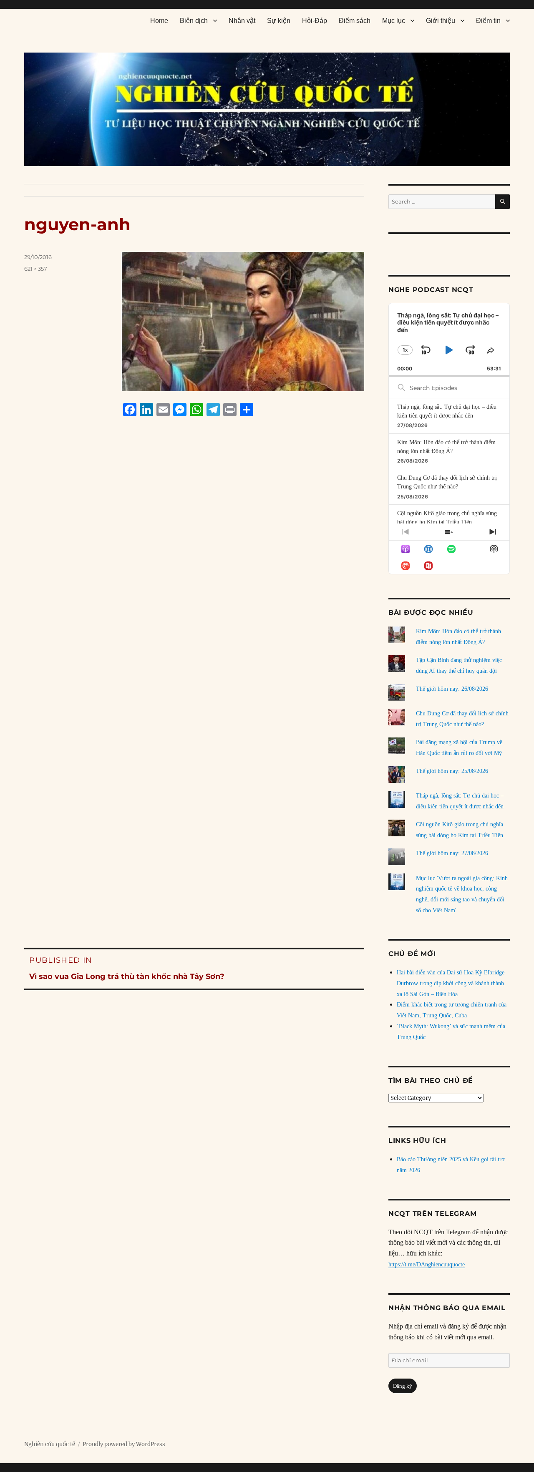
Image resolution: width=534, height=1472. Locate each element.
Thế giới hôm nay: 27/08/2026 (452, 853)
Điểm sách (354, 20)
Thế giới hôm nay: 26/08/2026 (452, 689)
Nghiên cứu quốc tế (49, 1444)
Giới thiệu (440, 20)
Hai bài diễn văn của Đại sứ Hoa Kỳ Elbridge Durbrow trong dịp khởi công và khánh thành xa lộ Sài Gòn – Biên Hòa (450, 983)
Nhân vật (242, 20)
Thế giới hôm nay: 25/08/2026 (452, 771)
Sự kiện (278, 20)
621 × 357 (35, 268)
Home (159, 20)
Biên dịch (194, 20)
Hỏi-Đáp (314, 20)
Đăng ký (402, 1386)
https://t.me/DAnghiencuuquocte (426, 1264)
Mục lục (393, 20)
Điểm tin (488, 20)
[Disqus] (194, 582)
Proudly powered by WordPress (124, 1444)
